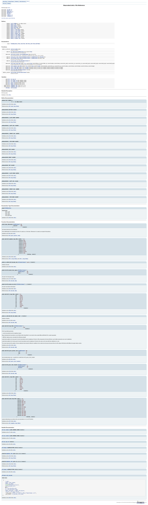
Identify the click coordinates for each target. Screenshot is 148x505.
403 (10, 159)
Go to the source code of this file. (8, 18)
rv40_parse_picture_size (16, 54)
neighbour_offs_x (14, 85)
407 (10, 175)
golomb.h (9, 12)
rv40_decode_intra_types (16, 58)
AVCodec (8, 87)
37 (9, 432)
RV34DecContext (26, 57)
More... (9, 7)
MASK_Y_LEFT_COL (15, 32)
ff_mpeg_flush (15, 491)
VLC (9, 79)
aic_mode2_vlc (14, 81)
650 (10, 497)
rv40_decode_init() (12, 280)
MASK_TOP (13, 28)
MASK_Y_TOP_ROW (15, 29)
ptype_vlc (13, 82)
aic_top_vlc (13, 79)
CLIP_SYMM (13, 23)
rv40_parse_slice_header (16, 57)
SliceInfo (42, 57)
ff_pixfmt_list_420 (17, 494)
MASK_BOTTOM (14, 27)
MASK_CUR (13, 24)
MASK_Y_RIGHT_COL (16, 33)
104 (10, 371)
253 (10, 104)
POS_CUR (20, 43)
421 (10, 345)
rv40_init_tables (14, 49)
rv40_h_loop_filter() (12, 258)
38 (9, 450)
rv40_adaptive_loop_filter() (14, 423)
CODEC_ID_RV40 (9, 483)
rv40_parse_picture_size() (14, 235)
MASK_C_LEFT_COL (15, 37)
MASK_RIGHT (14, 26)
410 (10, 143)
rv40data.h (9, 16)
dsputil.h (9, 10)
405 (10, 167)
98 (9, 359)
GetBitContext (21, 51)
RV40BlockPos (14, 43)
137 (10, 278)
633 (10, 266)
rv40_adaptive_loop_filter (16, 66)
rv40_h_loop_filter (15, 68)
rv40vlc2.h (9, 15)
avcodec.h (9, 9)
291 (10, 256)
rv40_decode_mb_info (16, 60)
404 (10, 112)
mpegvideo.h (10, 11)
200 (10, 288)
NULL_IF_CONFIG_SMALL (19, 493)
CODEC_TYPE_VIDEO (10, 482)
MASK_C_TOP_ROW (15, 34)
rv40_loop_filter (14, 69)
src (25, 63)
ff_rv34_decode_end (10, 488)
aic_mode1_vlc (14, 80)
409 (10, 191)
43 (9, 320)
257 (10, 421)
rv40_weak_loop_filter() (13, 106)
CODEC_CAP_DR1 (9, 490)
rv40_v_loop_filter (15, 67)
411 (10, 120)
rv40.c (9, 94)
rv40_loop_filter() (12, 114)
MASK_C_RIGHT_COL (16, 38)
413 (10, 136)
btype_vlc (13, 84)
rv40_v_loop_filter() (23, 258)
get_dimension (14, 51)
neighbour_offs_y (14, 86)
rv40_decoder (14, 87)
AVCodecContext (22, 72)
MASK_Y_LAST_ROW (15, 31)
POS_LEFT (30, 43)
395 (10, 217)
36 (9, 444)
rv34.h (8, 14)
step (31, 63)
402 (10, 151)
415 (10, 456)
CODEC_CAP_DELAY (19, 490)
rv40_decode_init (14, 72)
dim (31, 51)
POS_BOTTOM (36, 43)
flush (7, 491)
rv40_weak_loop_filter (16, 63)
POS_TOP (25, 43)
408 (10, 183)
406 (10, 199)
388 (10, 310)
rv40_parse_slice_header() (14, 361)
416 (10, 464)
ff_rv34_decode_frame (11, 489)
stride (39, 66)
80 (9, 233)
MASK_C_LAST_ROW (15, 35)
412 (10, 128)
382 (10, 393)
